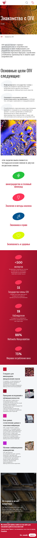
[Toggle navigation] (32, 2)
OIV (1, 37)
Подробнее (4, 531)
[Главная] (5, 2)
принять (32, 535)
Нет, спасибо (24, 535)
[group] (18, 497)
